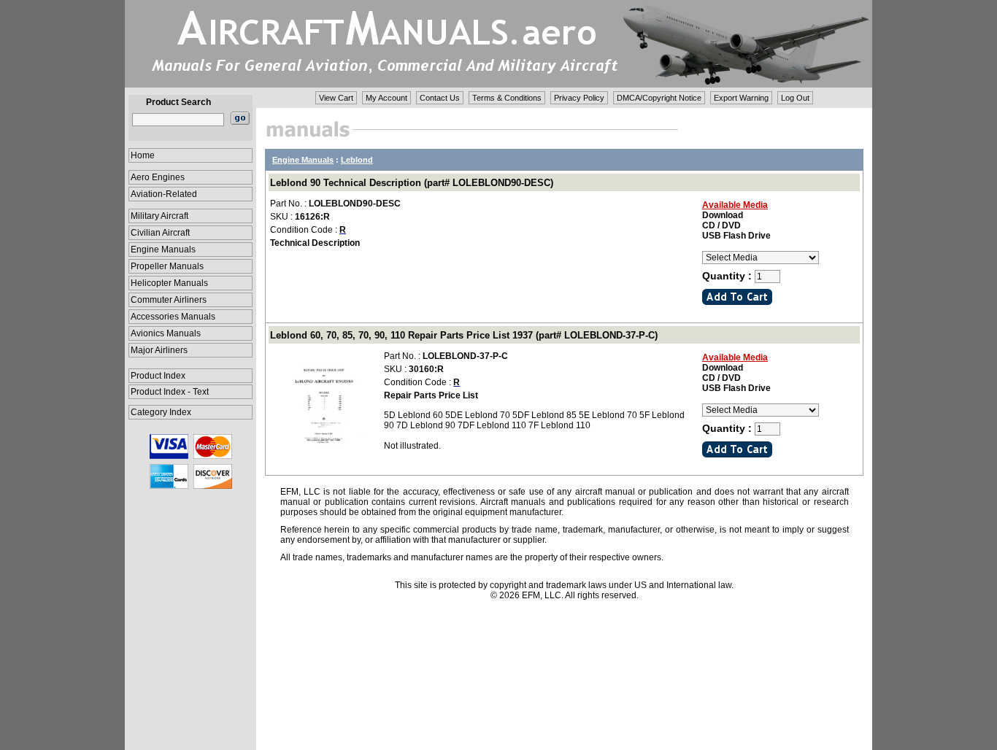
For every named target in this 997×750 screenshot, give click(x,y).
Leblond (357, 159)
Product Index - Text (170, 392)
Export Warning (741, 97)
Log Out (795, 97)
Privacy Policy (579, 97)
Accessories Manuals (173, 317)
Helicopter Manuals (169, 283)
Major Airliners (159, 350)
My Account (386, 97)
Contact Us (440, 97)
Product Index (158, 376)
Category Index (161, 412)
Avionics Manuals (166, 333)
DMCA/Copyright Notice (659, 97)
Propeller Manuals (167, 266)
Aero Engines (158, 177)
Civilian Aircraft (160, 233)
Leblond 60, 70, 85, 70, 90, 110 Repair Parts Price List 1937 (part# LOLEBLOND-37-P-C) (464, 335)
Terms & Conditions (507, 97)
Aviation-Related (164, 194)
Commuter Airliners (169, 300)
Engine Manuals (163, 249)
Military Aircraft (159, 216)
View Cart (336, 97)
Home (143, 155)
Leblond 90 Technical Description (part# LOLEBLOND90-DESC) (411, 182)
